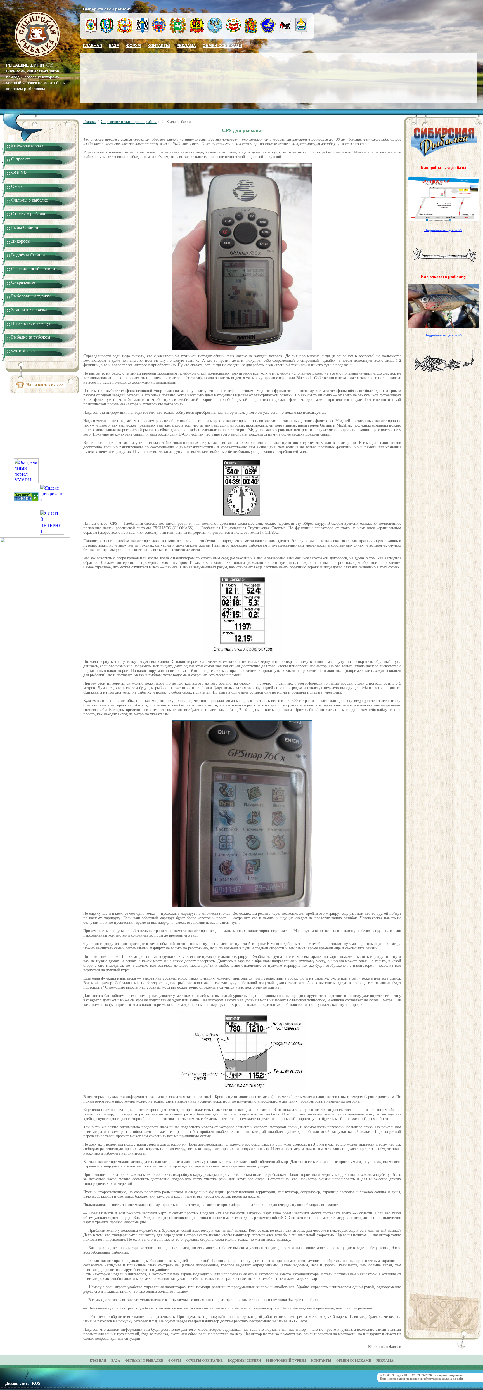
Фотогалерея (23, 350)
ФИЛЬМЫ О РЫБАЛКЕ (144, 1361)
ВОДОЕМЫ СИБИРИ (244, 1361)
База (114, 45)
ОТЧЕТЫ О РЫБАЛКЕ (204, 1361)
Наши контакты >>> (44, 385)
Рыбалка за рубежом (30, 337)
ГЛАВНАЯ (98, 1361)
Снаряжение (23, 282)
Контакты (159, 45)
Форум (133, 45)
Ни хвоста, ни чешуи (31, 323)
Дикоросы (20, 241)
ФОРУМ (19, 172)
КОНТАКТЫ (321, 1361)
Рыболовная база (27, 145)
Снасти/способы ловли (33, 268)
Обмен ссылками (222, 45)
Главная (92, 45)
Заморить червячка (29, 309)
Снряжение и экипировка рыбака (129, 122)
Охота (17, 186)
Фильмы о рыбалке (29, 200)
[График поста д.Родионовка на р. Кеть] (35, 605)
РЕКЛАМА (385, 1361)
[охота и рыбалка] (26, 499)
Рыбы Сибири (24, 227)
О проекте (21, 159)
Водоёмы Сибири (28, 254)
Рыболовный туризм (31, 296)
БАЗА (115, 1361)
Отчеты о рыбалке (28, 213)
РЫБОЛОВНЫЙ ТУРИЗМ (286, 1361)
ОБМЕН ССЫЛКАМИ (353, 1361)
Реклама (186, 45)
